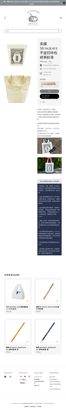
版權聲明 (26, 406)
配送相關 (36, 379)
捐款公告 (36, 385)
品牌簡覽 (39, 406)
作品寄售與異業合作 (39, 382)
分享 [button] (43, 102)
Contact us (38, 377)
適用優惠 (43, 79)
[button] (5, 18)
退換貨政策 (33, 406)
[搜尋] (59, 31)
